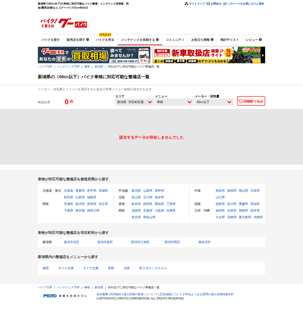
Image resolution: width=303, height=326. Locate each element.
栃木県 (80, 204)
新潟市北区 (71, 242)
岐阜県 (136, 204)
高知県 (255, 204)
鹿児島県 (245, 217)
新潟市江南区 (140, 242)
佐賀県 (231, 210)
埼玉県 (103, 204)
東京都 (80, 210)
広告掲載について (171, 294)
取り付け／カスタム (153, 268)
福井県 (159, 197)
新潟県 (99, 66)
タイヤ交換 (90, 268)
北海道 (68, 190)
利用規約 (115, 294)
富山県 (136, 197)
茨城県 (68, 204)
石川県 (147, 197)
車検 (87, 66)
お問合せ (216, 3)
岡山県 (243, 190)
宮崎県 (231, 217)
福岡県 (220, 210)
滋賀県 (136, 210)
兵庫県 (171, 210)
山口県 (220, 197)
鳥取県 (220, 190)
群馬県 (91, 204)
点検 (127, 268)
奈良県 (136, 217)
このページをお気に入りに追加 (245, 3)
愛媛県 (243, 204)
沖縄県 (258, 217)
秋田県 (68, 197)
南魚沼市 (204, 242)
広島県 (255, 190)
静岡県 (147, 204)
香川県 (231, 204)
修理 (46, 268)
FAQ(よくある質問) (197, 294)
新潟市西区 (172, 242)
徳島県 (220, 204)
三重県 (171, 204)
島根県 (231, 190)
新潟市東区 (105, 242)
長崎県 (243, 210)
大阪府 (159, 210)
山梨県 (147, 190)
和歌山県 (149, 217)
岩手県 (91, 190)
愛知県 (159, 204)
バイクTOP (45, 66)
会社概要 (102, 294)
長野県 (159, 190)
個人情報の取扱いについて (141, 294)
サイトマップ (197, 3)
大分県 (220, 217)
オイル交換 (66, 268)
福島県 (91, 197)
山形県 (80, 197)
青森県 (80, 190)
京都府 (147, 210)
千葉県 (68, 210)
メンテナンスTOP (68, 66)
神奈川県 (93, 210)
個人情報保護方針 (222, 294)
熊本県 (255, 210)
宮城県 (103, 190)
